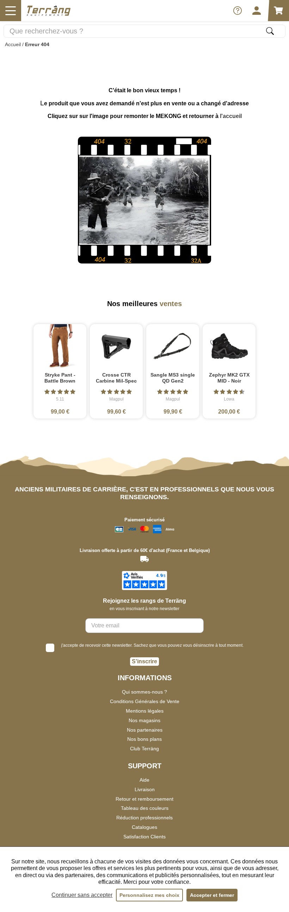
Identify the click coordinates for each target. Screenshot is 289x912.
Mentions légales (145, 711)
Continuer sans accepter (81, 895)
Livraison (145, 789)
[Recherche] (270, 31)
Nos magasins (144, 720)
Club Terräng (144, 748)
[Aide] (237, 10)
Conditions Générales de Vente (144, 701)
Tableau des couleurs (144, 808)
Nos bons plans (144, 739)
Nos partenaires (144, 730)
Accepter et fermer (212, 895)
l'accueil (231, 116)
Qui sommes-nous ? (144, 692)
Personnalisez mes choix (149, 895)
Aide (144, 780)
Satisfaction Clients (144, 836)
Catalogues (144, 827)
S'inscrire (144, 661)
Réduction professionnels (144, 817)
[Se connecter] (257, 10)
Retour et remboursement (144, 799)
